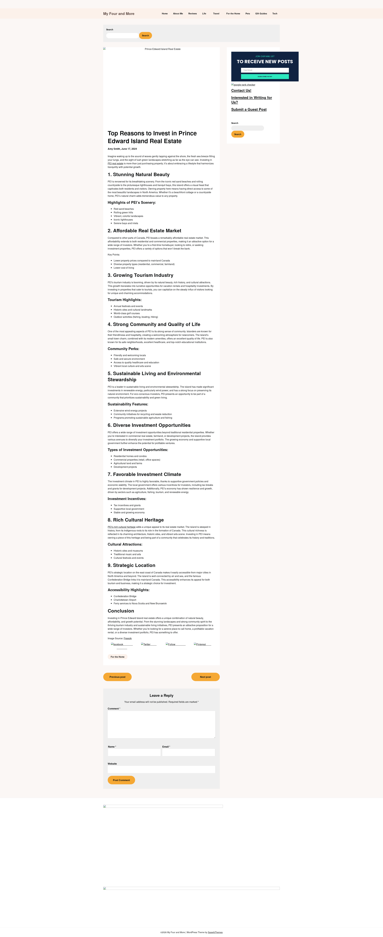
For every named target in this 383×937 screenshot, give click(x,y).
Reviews (192, 13)
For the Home (233, 13)
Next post (205, 677)
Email (166, 746)
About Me (178, 13)
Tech (274, 13)
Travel (216, 13)
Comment (114, 708)
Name (112, 746)
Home (165, 13)
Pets (248, 13)
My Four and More (118, 13)
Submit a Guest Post (249, 109)
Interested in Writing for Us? (251, 100)
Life (204, 13)
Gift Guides (261, 13)
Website (112, 763)
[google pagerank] (243, 84)
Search (109, 29)
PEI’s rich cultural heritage (122, 527)
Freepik (128, 638)
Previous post (117, 677)
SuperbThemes (215, 932)
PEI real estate (115, 163)
